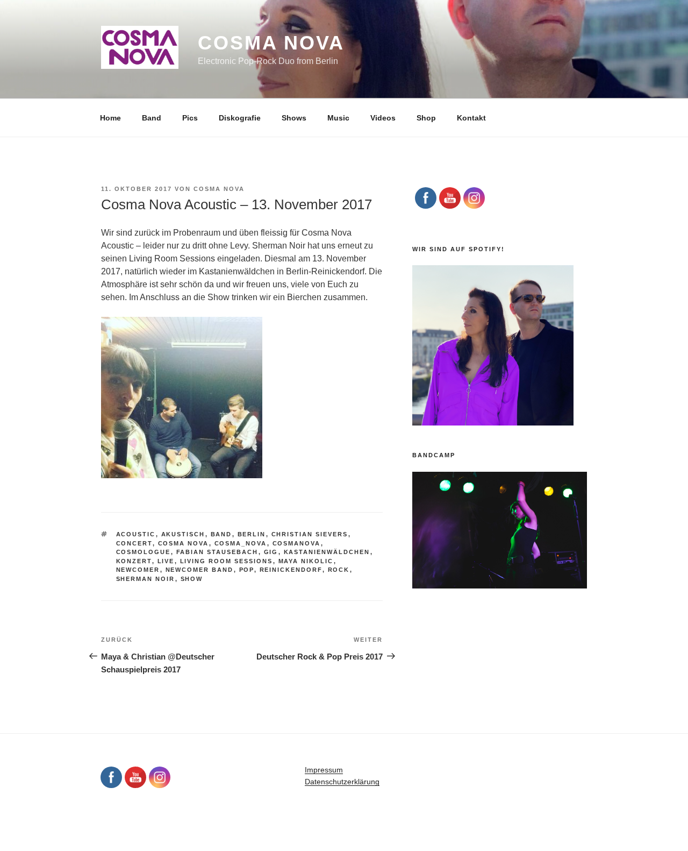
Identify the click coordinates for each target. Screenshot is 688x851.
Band (151, 118)
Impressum (324, 769)
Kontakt (471, 118)
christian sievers (309, 534)
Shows (294, 118)
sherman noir (145, 579)
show (192, 579)
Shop (426, 118)
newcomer (138, 569)
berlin (252, 534)
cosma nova (183, 543)
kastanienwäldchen (327, 552)
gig (271, 552)
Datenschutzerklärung (342, 781)
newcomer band (200, 569)
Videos (383, 118)
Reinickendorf (291, 569)
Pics (190, 118)
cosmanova (297, 543)
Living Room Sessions (226, 561)
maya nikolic (306, 561)
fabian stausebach (217, 552)
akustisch (183, 534)
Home (110, 118)
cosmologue (143, 552)
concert (134, 543)
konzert (134, 561)
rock (339, 569)
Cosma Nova (271, 43)
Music (338, 118)
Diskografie (240, 118)
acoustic (136, 534)
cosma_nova (240, 543)
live (166, 561)
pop (246, 569)
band (221, 534)
